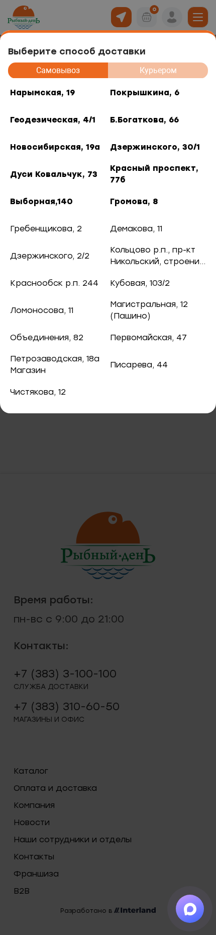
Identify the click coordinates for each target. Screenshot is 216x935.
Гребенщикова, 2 (46, 228)
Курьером (158, 70)
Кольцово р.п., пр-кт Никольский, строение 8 (157, 257)
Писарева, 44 (139, 364)
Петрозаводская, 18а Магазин (54, 364)
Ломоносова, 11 (41, 310)
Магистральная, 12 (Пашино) (149, 310)
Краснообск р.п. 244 (54, 283)
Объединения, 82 (46, 337)
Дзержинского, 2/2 (49, 256)
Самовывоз (58, 70)
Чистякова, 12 (38, 392)
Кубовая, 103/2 (140, 283)
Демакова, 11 (136, 228)
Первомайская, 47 (148, 337)
